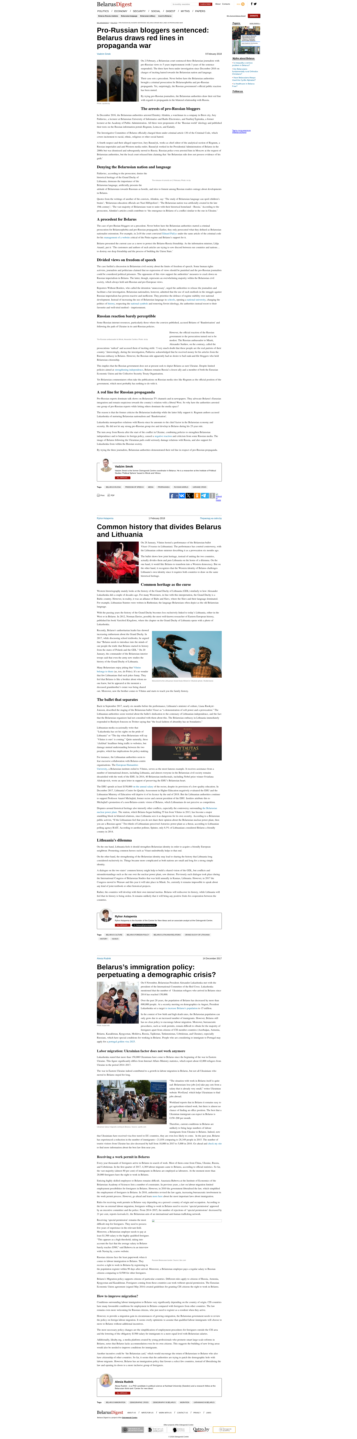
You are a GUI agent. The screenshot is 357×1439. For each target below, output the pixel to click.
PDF (113, 495)
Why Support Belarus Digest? (236, 16)
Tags (99, 487)
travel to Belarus (165, 16)
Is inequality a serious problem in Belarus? (242, 64)
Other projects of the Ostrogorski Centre (178, 1425)
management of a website (117, 237)
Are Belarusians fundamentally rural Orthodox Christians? (245, 71)
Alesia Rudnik (104, 958)
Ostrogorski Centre (129, 1418)
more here (157, 1196)
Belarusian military (147, 16)
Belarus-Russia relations (108, 16)
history (111, 303)
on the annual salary (143, 786)
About (217, 4)
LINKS (208, 1413)
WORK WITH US (165, 1413)
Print (102, 495)
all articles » (122, 478)
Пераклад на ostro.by (211, 518)
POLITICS (103, 11)
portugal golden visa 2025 (121, 1041)
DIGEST (170, 11)
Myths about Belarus (244, 58)
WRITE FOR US (147, 1413)
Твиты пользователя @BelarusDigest (241, 131)
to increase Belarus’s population (181, 1008)
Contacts (226, 4)
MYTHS (185, 11)
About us (131, 1413)
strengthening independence (129, 369)
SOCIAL (155, 11)
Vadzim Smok (104, 54)
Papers (236, 23)
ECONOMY (120, 11)
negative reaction (163, 436)
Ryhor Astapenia (105, 518)
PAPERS (200, 11)
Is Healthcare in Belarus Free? (243, 85)
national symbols (139, 303)
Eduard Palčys (169, 233)
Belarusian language (129, 16)
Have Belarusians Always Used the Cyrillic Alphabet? (244, 78)
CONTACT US (182, 1413)
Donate (254, 16)
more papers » (255, 23)
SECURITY (139, 11)
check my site (215, 1143)
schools (171, 299)
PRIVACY (197, 1413)
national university (196, 299)
